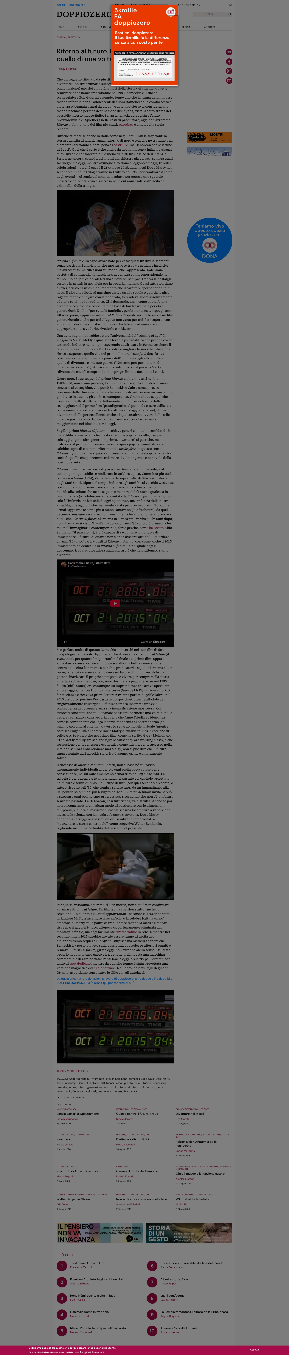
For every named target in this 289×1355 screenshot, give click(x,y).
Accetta (254, 1349)
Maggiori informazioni (92, 1352)
